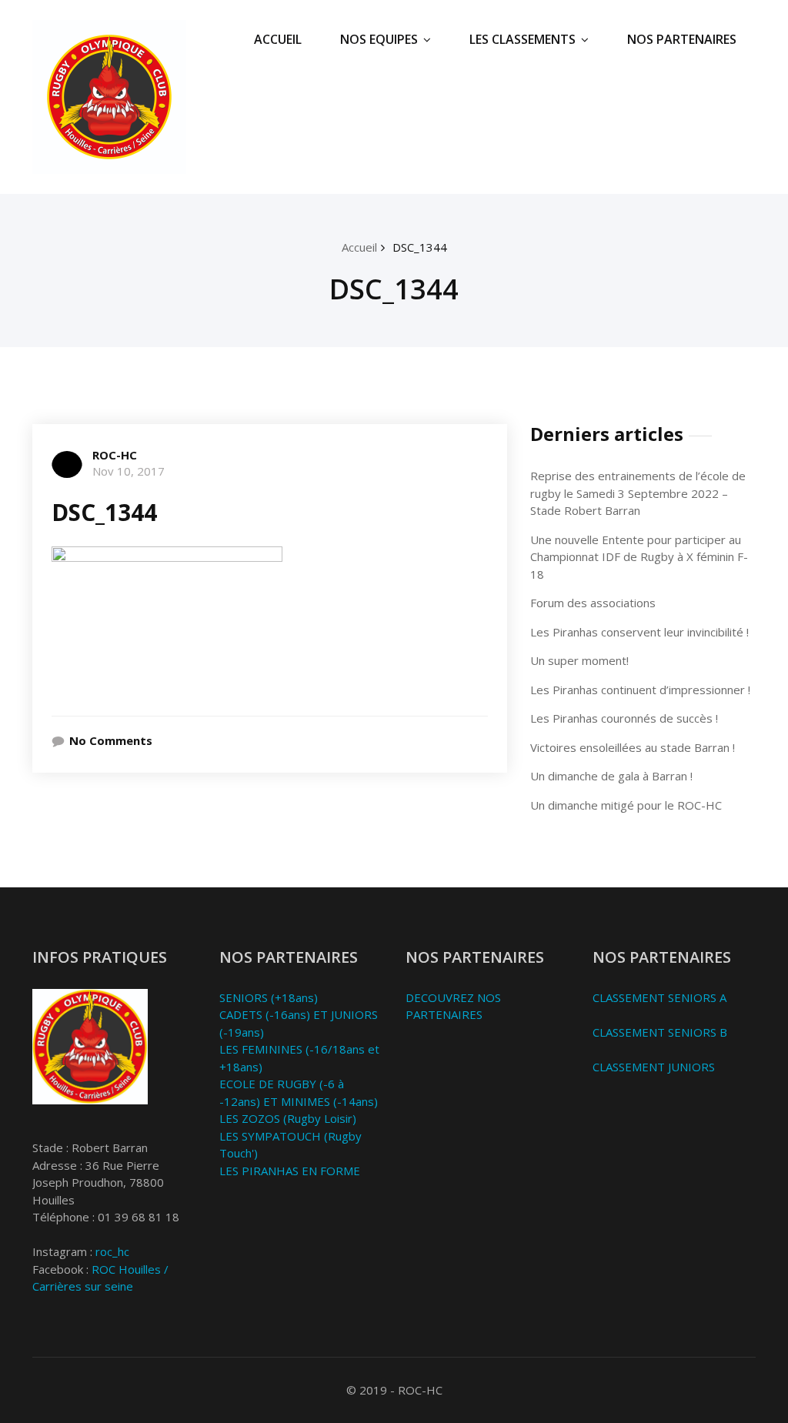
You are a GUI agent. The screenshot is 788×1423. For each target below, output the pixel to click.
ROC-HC (114, 455)
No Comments (110, 740)
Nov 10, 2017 (128, 471)
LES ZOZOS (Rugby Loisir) (287, 1118)
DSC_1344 (419, 247)
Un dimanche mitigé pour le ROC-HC (626, 805)
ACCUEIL (278, 39)
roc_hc (112, 1251)
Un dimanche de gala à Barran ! (611, 775)
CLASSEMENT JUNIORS (654, 1066)
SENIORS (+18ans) (268, 997)
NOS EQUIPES (379, 39)
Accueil (359, 247)
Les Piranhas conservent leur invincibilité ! (639, 632)
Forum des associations (593, 602)
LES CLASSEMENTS (522, 39)
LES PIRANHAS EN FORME (289, 1170)
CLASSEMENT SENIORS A (659, 997)
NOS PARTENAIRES (681, 39)
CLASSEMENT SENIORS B (660, 1032)
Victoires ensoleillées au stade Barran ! (632, 747)
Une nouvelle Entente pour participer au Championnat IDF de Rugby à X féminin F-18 (639, 557)
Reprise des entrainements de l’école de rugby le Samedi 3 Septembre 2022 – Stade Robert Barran (638, 493)
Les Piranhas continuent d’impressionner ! (640, 689)
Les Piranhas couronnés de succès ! (624, 718)
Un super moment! (579, 660)
